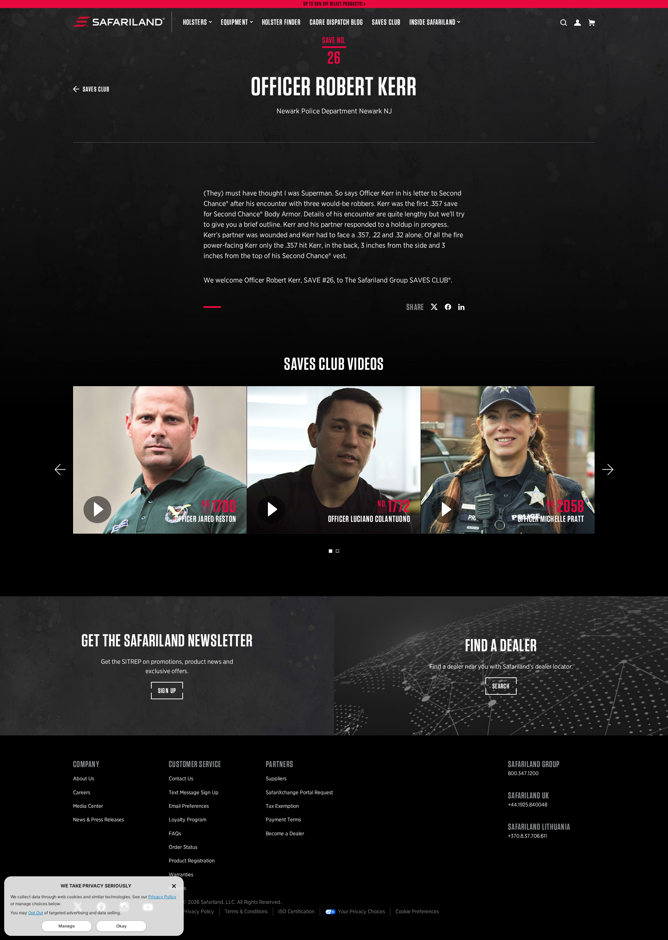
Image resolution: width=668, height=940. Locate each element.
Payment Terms (283, 819)
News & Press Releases (98, 819)
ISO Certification (296, 911)
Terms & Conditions (246, 911)
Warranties (181, 874)
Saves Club (386, 21)
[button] (60, 469)
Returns (177, 888)
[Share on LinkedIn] (461, 307)
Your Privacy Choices (361, 911)
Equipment (234, 21)
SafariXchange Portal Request (299, 792)
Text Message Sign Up (193, 792)
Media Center (88, 806)
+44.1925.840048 (527, 805)
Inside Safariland (432, 21)
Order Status (183, 847)
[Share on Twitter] (434, 307)
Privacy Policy (162, 896)
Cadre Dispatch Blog (336, 21)
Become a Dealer (285, 833)
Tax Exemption (282, 806)
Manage (66, 926)
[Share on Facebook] (448, 307)
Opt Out (35, 912)
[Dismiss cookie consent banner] (174, 886)
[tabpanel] (160, 460)
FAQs (175, 833)
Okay (121, 926)
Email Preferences (189, 806)
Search (501, 686)
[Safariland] (119, 22)
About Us (83, 778)
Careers (81, 792)
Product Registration (192, 861)
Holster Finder (281, 21)
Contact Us (181, 778)
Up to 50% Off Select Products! (333, 4)
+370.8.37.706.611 (527, 836)
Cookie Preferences (417, 911)
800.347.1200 (523, 773)
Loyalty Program (187, 819)
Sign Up (167, 690)
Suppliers (276, 778)
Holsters (195, 21)
